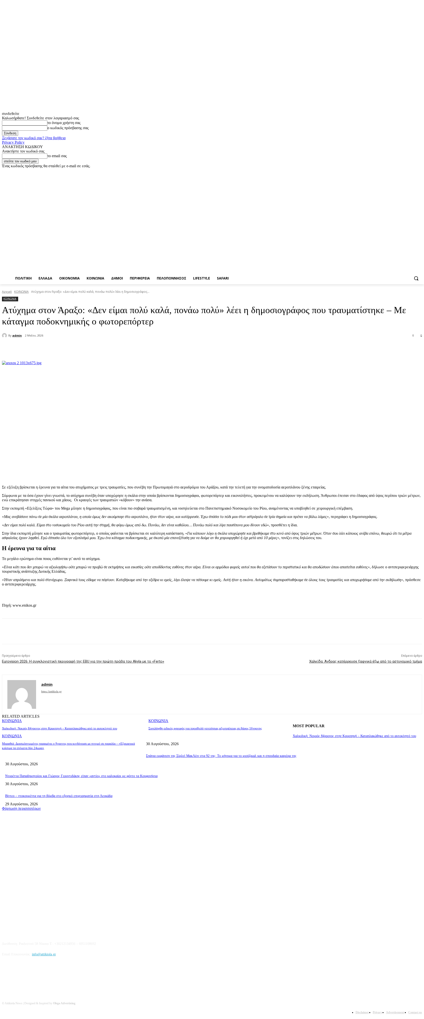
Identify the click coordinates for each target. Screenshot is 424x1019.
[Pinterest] (85, 348)
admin (17, 335)
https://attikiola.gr (51, 691)
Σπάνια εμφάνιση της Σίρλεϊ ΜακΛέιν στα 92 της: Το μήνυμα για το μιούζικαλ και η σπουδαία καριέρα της (221, 756)
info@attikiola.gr (44, 954)
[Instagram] (399, 172)
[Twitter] (406, 172)
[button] (416, 278)
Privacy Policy (13, 142)
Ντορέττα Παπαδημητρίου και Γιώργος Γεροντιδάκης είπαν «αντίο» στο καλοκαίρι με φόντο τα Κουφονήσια (81, 776)
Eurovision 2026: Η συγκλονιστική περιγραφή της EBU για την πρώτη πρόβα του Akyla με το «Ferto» (83, 661)
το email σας (57, 156)
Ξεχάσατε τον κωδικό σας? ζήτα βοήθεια (34, 138)
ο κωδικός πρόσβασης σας (68, 128)
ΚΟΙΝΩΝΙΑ (21, 292)
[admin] (5, 335)
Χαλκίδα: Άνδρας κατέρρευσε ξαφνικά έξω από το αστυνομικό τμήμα (365, 661)
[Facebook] (392, 172)
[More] (120, 348)
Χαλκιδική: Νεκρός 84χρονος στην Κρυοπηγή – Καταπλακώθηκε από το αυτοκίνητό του (59, 728)
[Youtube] (419, 172)
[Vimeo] (412, 172)
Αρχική (7, 292)
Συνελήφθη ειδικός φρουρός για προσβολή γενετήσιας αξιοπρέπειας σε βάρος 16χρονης (205, 728)
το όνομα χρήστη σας (63, 123)
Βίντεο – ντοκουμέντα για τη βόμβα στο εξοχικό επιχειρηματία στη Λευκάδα (58, 796)
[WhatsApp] (102, 348)
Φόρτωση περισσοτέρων (21, 808)
